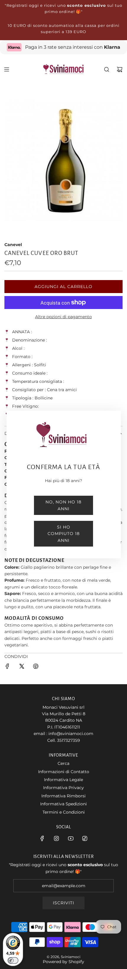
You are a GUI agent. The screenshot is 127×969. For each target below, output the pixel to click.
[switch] (13, 960)
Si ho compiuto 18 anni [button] (64, 533)
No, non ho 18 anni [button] (63, 505)
